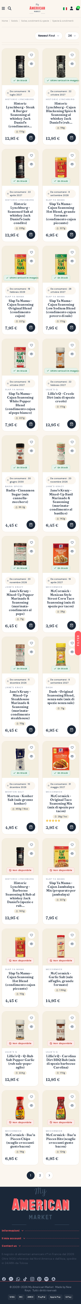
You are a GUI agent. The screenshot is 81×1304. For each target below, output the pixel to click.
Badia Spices (14, 486)
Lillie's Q (52, 389)
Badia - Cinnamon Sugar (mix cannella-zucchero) (20, 496)
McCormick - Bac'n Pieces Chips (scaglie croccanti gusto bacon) (20, 1140)
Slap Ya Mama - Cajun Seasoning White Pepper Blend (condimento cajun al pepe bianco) (20, 403)
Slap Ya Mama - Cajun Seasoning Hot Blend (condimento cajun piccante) (20, 980)
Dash (49, 687)
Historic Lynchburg (19, 99)
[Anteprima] (31, 63)
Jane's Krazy (55, 486)
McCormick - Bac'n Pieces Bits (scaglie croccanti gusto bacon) (61, 1140)
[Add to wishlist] (31, 55)
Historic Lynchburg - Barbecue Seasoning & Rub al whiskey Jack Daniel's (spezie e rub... (20, 894)
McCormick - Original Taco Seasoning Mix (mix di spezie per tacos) (61, 803)
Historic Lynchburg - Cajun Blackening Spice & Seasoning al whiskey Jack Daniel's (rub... (61, 113)
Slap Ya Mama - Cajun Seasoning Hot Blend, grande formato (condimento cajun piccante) (61, 213)
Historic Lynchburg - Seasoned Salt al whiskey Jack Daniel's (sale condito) (20, 213)
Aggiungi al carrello (31, 137)
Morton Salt (14, 791)
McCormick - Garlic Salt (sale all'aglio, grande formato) (61, 979)
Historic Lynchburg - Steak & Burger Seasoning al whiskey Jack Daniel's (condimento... (20, 115)
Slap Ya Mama (55, 199)
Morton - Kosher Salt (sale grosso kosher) (20, 799)
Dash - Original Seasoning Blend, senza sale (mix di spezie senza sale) (61, 697)
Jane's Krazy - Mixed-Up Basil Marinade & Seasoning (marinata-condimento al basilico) (61, 501)
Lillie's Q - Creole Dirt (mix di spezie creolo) (61, 397)
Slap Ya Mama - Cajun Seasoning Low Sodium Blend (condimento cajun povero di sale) (61, 308)
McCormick (54, 587)
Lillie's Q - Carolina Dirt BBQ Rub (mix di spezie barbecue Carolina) (61, 1061)
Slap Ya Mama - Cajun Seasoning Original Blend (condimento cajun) (20, 308)
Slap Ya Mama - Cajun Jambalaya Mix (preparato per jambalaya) (61, 888)
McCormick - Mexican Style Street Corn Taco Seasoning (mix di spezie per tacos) (61, 598)
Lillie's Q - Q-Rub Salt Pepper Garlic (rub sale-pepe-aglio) (20, 1061)
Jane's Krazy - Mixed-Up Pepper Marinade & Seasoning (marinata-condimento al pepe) (20, 602)
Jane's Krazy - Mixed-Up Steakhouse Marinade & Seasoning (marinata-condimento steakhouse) (20, 705)
